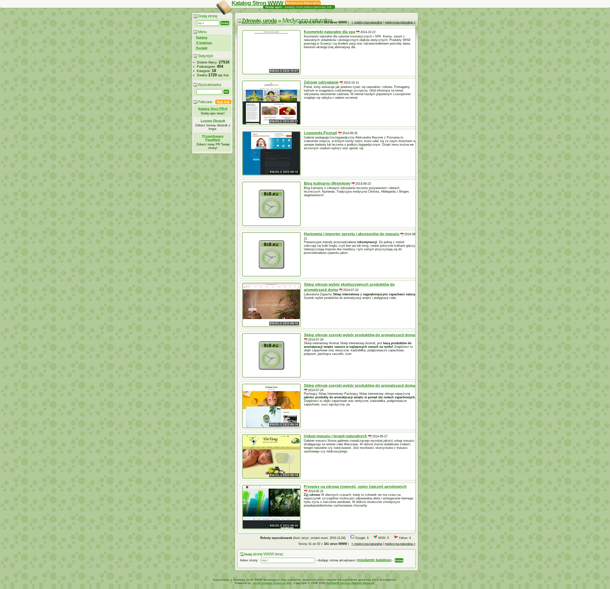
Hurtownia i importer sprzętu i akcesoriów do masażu (351, 234)
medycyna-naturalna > (400, 22)
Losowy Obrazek (213, 121)
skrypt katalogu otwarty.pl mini (272, 583)
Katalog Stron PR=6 (212, 109)
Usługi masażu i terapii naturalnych (335, 436)
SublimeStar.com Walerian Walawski (350, 583)
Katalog (201, 37)
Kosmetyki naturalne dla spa (329, 32)
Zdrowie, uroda (259, 20)
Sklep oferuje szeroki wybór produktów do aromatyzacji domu (359, 335)
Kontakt (201, 48)
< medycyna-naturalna (366, 22)
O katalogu (204, 43)
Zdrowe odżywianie (321, 82)
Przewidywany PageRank (213, 138)
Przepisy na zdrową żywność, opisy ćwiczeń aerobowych (355, 487)
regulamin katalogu (374, 560)
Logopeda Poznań (320, 133)
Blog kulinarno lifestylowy (327, 183)
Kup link (223, 102)
